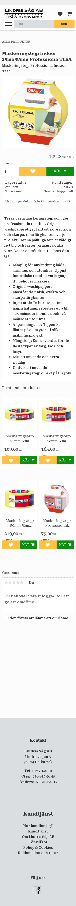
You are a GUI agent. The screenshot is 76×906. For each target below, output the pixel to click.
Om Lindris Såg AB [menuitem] (38, 837)
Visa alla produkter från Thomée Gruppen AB (38, 201)
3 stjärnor (14, 582)
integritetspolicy (43, 721)
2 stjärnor (10, 582)
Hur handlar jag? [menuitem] (38, 826)
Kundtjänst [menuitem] (38, 831)
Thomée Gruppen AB (58, 191)
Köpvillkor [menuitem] (38, 842)
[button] (8, 24)
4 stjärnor (18, 582)
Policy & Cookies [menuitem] (38, 848)
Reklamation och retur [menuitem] (38, 853)
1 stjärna (6, 582)
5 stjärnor (21, 582)
